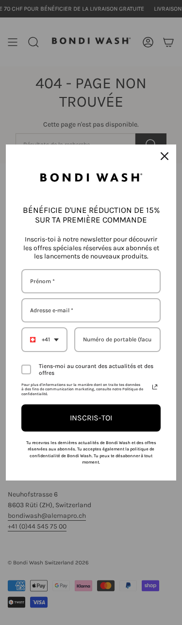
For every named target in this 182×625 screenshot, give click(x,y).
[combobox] (44, 339)
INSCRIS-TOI (91, 417)
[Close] (164, 156)
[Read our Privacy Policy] (155, 387)
